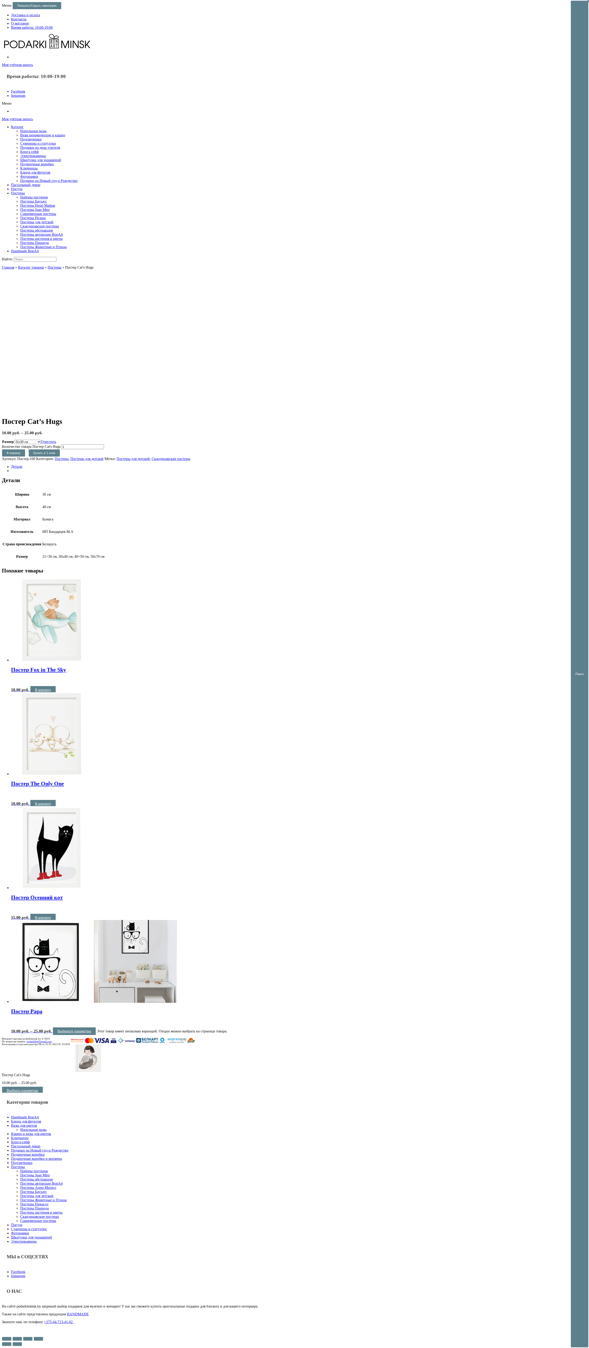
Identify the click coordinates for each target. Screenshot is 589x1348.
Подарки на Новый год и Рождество (49, 181)
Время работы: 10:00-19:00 (32, 27)
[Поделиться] (17, 1339)
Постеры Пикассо (34, 1204)
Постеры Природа (34, 243)
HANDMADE (78, 1314)
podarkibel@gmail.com (39, 1041)
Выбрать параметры (22, 1090)
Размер (8, 442)
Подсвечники (31, 139)
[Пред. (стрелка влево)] (7, 1344)
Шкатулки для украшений (40, 160)
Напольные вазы (33, 131)
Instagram (18, 96)
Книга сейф (29, 152)
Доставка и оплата (25, 15)
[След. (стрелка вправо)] (17, 1344)
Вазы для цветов (24, 1125)
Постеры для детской (36, 222)
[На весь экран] (28, 1339)
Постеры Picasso (33, 218)
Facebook (18, 91)
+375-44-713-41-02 (59, 1322)
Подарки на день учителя (40, 147)
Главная (8, 267)
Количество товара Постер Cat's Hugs (31, 446)
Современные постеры (38, 214)
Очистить (48, 442)
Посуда (16, 189)
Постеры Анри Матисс (38, 1188)
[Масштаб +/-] (38, 1339)
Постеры (18, 193)
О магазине (20, 23)
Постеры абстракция (36, 230)
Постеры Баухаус (33, 201)
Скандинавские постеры (39, 226)
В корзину (13, 453)
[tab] (299, 467)
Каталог (17, 127)
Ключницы (29, 168)
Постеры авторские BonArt (41, 234)
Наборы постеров (34, 197)
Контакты (18, 19)
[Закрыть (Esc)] (7, 1339)
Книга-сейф (20, 1142)
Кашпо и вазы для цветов (31, 1134)
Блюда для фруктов (35, 172)
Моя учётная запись (17, 65)
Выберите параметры (74, 1031)
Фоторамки (29, 176)
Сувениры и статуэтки (38, 143)
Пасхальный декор (25, 185)
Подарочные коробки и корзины (36, 1159)
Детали (16, 466)
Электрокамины (33, 156)
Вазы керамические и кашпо (42, 135)
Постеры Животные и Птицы (43, 247)
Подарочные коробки (37, 164)
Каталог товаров (31, 267)
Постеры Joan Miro (35, 210)
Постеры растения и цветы (41, 239)
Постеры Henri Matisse (37, 205)
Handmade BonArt (25, 251)
